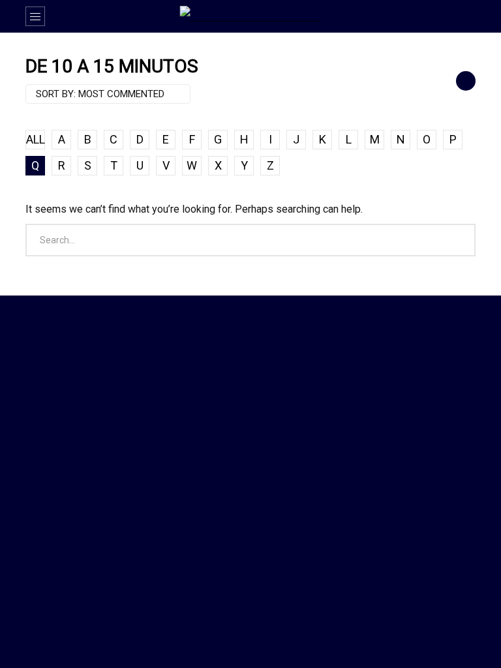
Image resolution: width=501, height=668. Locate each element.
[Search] (459, 16)
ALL (35, 139)
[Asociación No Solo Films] (251, 16)
